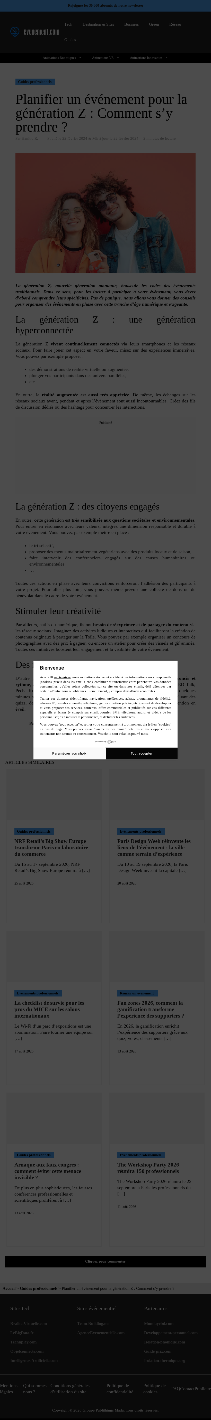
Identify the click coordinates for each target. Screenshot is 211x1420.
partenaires (62, 677)
